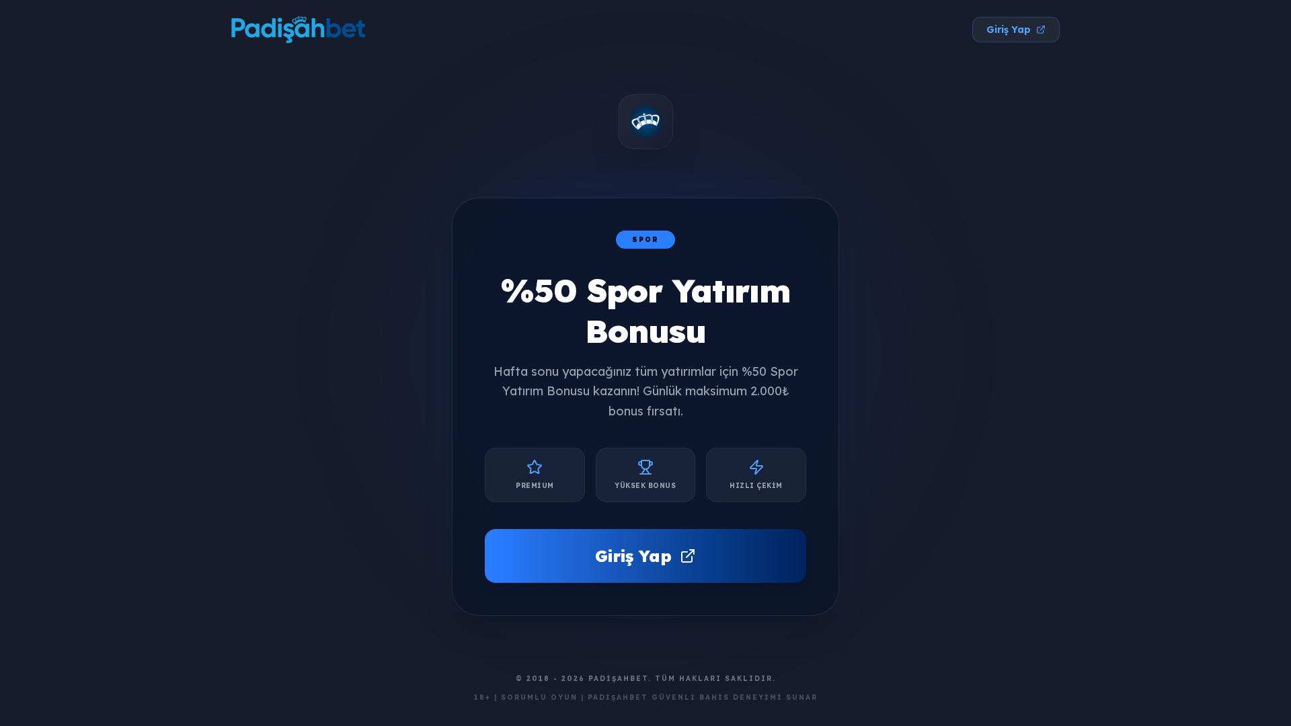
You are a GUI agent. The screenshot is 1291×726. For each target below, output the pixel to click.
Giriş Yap (1008, 30)
